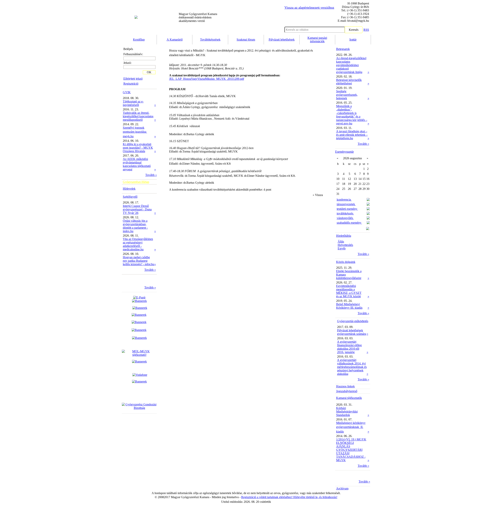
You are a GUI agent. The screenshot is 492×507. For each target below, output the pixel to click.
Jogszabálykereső (346, 391)
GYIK (127, 92)
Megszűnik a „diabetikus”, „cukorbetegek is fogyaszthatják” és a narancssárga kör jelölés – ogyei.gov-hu (351, 114)
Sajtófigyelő (130, 196)
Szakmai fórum (246, 39)
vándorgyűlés (345, 218)
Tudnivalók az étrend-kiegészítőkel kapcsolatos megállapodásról (138, 116)
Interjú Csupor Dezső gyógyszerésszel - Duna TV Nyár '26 (137, 209)
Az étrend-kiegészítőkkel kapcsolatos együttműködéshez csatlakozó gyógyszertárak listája (351, 65)
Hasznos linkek (345, 386)
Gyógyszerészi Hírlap (136, 181)
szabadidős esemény (349, 222)
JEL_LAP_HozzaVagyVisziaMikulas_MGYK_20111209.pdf (206, 78)
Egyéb (342, 248)
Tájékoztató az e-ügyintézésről (133, 103)
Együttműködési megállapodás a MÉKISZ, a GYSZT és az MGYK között (349, 291)
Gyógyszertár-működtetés (352, 321)
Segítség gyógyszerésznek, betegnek (347, 95)
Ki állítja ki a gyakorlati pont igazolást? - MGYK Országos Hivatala (138, 148)
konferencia (344, 199)
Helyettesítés (345, 245)
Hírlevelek (129, 188)
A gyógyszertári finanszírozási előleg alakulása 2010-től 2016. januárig (349, 347)
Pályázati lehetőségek (282, 39)
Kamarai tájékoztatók (349, 397)
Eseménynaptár (344, 151)
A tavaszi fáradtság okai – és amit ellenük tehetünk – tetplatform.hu (352, 135)
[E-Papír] (139, 299)
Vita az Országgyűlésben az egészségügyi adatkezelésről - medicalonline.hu (138, 244)
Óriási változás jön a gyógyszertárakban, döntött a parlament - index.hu (135, 226)
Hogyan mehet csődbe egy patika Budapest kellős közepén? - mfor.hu (138, 261)
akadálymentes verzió (198, 17)
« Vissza (318, 195)
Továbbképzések (210, 39)
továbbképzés (345, 213)
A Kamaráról (175, 39)
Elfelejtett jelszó (133, 78)
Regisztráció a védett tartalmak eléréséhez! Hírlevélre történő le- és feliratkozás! (289, 497)
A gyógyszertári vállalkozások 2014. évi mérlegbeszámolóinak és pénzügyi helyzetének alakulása (352, 366)
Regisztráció (130, 83)
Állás (341, 241)
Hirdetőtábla (343, 235)
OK (149, 72)
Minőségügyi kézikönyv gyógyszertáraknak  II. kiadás (351, 427)
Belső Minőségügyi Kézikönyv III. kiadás (349, 306)
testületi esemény (347, 208)
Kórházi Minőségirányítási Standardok (347, 411)
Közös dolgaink (345, 262)
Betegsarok (343, 49)
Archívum (342, 488)
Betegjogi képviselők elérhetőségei (349, 81)
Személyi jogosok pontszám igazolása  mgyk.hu (135, 132)
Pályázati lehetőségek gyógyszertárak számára (351, 332)
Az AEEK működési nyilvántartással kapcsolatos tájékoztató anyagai (137, 164)
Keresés (353, 29)
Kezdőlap (139, 39)
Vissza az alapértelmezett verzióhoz (309, 7)
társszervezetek (346, 204)
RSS (366, 29)
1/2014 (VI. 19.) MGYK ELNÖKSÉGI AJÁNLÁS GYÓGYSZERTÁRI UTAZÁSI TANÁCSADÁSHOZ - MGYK (351, 450)
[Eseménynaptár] (367, 229)
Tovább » (151, 175)
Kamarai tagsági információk (317, 39)
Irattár (353, 39)
